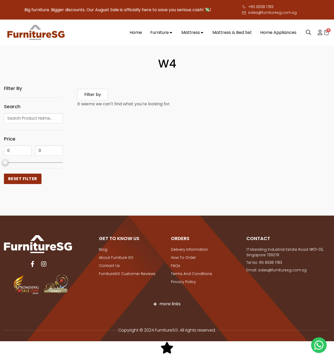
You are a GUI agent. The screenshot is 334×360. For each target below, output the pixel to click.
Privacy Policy (183, 281)
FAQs (175, 265)
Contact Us (109, 265)
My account (317, 32)
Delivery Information (189, 249)
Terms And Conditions (191, 273)
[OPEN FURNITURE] (171, 32)
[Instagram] (44, 264)
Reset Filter (22, 179)
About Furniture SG (116, 257)
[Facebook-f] (32, 264)
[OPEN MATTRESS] (202, 32)
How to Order (183, 257)
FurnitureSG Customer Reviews (127, 273)
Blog (103, 249)
